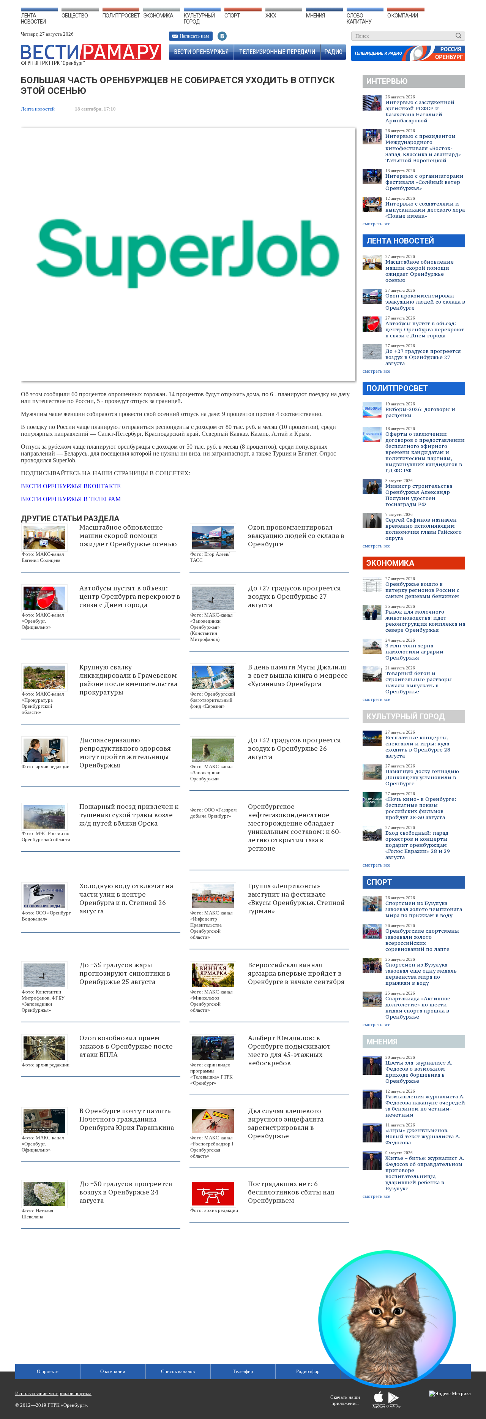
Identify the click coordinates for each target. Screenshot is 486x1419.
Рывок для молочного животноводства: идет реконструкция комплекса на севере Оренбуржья (425, 621)
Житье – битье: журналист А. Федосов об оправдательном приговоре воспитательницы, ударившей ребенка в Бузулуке (424, 1173)
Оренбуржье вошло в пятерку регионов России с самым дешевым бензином (422, 590)
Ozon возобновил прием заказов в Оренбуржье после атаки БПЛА (126, 1046)
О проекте (47, 1371)
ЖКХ (270, 16)
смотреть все (376, 223)
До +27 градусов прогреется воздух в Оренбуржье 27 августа (423, 357)
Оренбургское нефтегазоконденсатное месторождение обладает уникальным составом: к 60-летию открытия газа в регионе (294, 827)
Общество (75, 16)
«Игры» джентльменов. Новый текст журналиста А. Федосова (422, 1136)
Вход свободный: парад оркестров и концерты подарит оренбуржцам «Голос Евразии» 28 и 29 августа (417, 845)
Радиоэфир (308, 1371)
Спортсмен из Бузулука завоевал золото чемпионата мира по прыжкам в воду (423, 909)
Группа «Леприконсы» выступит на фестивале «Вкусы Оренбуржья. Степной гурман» (296, 898)
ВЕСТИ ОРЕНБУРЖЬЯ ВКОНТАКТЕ (71, 486)
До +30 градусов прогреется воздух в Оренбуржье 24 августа (125, 1192)
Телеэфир (243, 1371)
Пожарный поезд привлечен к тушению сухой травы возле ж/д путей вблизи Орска (128, 814)
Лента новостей (33, 19)
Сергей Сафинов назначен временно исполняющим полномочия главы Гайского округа (423, 529)
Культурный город (199, 19)
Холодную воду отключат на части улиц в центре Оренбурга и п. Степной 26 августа (126, 898)
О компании (402, 16)
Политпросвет (121, 16)
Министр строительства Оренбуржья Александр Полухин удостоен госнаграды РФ (418, 495)
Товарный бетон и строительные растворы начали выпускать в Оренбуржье (418, 682)
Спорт (232, 16)
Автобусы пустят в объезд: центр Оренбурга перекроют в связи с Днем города (424, 329)
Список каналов (178, 1371)
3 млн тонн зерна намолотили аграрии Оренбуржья (414, 651)
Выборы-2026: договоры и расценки (420, 412)
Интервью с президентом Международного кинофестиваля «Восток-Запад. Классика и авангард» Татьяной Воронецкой (423, 148)
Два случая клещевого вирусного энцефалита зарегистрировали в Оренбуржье (285, 1123)
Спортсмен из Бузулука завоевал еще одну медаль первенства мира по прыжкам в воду (421, 974)
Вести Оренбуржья (201, 51)
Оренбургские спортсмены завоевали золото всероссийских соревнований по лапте (422, 940)
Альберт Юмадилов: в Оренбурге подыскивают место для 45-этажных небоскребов (289, 1050)
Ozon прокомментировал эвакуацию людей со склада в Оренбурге (425, 302)
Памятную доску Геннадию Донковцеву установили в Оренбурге (422, 777)
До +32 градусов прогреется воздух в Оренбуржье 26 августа (294, 748)
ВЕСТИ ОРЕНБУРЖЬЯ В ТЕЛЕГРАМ (71, 499)
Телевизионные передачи (277, 51)
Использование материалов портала (53, 1393)
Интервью (387, 81)
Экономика (158, 16)
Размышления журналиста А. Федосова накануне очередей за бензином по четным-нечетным (425, 1105)
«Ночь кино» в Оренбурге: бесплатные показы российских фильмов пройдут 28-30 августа (420, 808)
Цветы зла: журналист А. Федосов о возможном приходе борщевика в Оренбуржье (418, 1072)
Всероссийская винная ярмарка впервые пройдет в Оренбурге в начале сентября (296, 973)
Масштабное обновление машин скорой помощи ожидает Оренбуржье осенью (419, 271)
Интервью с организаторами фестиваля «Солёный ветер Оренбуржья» (424, 182)
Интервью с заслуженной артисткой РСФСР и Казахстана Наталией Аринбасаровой (419, 111)
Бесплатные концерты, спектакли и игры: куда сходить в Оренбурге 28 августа (417, 746)
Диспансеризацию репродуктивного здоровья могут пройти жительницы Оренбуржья (125, 752)
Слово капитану (359, 19)
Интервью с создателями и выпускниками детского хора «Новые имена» (425, 210)
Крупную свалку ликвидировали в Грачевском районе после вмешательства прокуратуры (128, 679)
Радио (333, 51)
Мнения (315, 16)
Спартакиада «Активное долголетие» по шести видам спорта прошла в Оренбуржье (417, 1007)
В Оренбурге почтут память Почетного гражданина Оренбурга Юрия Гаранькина (126, 1119)
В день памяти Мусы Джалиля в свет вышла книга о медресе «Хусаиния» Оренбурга (298, 675)
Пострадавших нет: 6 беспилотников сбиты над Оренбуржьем (291, 1192)
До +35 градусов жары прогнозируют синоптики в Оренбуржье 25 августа (124, 973)
